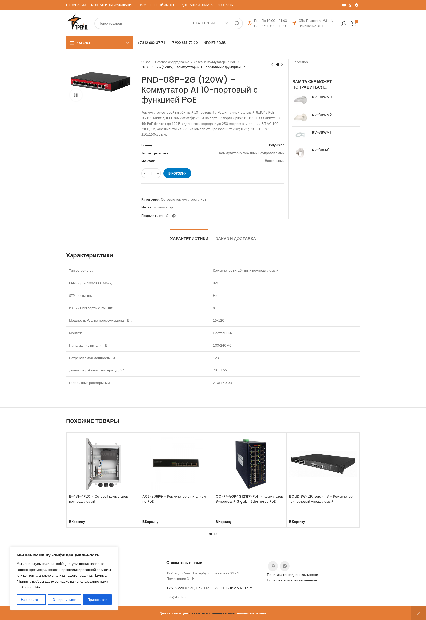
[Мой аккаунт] (344, 23)
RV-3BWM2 (322, 115)
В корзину (177, 173)
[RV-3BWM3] (300, 100)
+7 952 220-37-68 (180, 588)
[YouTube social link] (344, 5)
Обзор (146, 62)
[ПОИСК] (237, 23)
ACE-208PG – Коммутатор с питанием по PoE (174, 499)
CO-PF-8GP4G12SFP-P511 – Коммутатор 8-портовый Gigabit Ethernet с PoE (249, 499)
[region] (64, 578)
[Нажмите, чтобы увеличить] (76, 95)
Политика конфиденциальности (292, 574)
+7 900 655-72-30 (210, 588)
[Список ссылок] (212, 597)
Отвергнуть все (65, 599)
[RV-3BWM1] (300, 135)
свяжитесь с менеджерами (212, 613)
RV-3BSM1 (320, 150)
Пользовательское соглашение (292, 580)
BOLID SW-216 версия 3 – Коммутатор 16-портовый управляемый (321, 499)
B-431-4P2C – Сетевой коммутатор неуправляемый (98, 499)
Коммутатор (163, 207)
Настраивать (31, 599)
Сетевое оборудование (172, 62)
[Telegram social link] (357, 5)
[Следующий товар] (282, 64)
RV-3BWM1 (321, 132)
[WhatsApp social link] (351, 5)
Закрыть (418, 613)
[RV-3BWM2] (300, 118)
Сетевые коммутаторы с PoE (215, 62)
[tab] (189, 236)
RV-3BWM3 (322, 97)
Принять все (97, 599)
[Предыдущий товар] (272, 64)
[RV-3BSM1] (300, 153)
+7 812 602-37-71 (239, 588)
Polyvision (276, 145)
